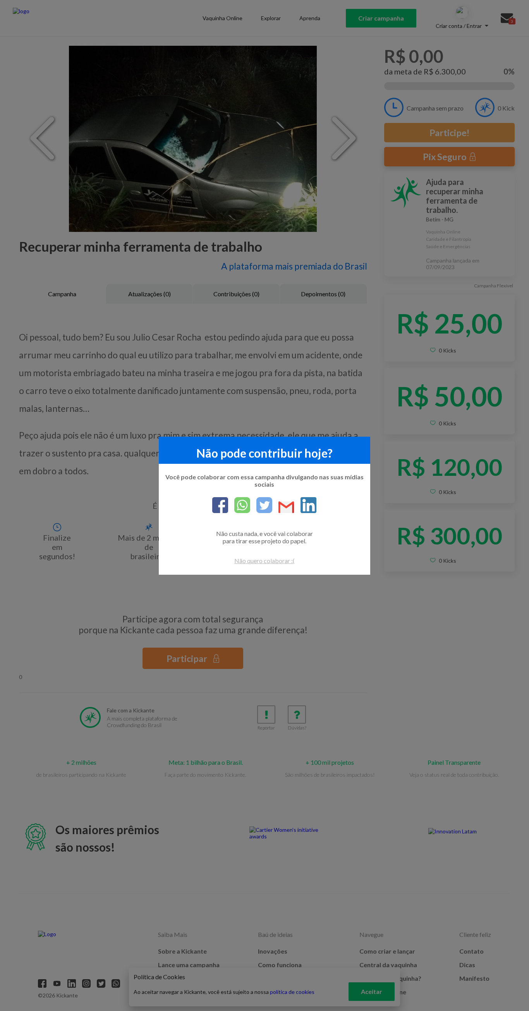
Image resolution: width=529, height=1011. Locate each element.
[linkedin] (305, 505)
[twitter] (261, 505)
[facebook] (220, 505)
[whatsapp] (239, 505)
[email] (283, 507)
